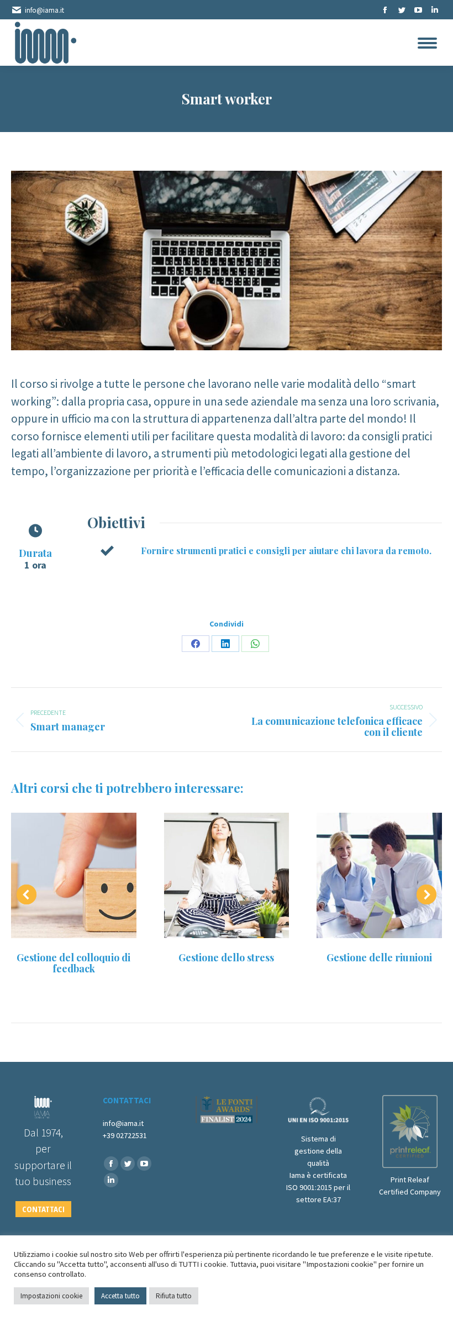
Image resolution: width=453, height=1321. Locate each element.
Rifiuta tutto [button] (174, 1296)
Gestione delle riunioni (379, 957)
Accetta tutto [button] (120, 1296)
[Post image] (73, 875)
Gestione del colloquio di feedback (73, 963)
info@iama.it (44, 10)
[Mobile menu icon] (427, 43)
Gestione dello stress (226, 957)
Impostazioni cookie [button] (51, 1296)
